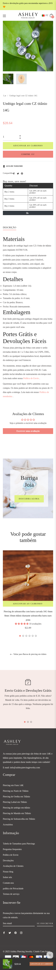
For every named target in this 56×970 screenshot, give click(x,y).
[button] (46, 15)
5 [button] (32, 636)
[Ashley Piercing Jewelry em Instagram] (21, 933)
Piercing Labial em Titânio (15, 802)
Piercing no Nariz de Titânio (15, 791)
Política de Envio (31, 378)
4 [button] (29, 636)
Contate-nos (8, 883)
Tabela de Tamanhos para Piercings (19, 843)
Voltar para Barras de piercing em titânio (29, 654)
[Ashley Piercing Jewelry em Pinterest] (15, 933)
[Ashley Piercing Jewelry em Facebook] (4, 933)
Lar (4, 96)
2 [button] (23, 636)
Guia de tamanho (14, 166)
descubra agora (29, 499)
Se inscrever (45, 924)
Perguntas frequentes (12, 849)
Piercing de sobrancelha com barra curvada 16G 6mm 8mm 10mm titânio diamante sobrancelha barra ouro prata (28, 615)
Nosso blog (8, 871)
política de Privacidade (13, 888)
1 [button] (20, 636)
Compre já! (28, 154)
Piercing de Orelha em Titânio (16, 796)
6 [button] (36, 636)
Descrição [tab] (9, 227)
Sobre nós (7, 877)
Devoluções (8, 860)
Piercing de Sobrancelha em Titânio (19, 819)
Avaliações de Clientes (13, 866)
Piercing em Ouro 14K (13, 785)
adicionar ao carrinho (41, 964)
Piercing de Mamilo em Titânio (17, 813)
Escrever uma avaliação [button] (28, 431)
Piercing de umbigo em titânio (16, 807)
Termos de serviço (11, 894)
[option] (28, 593)
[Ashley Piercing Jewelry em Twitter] (10, 933)
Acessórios (8, 824)
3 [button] (26, 636)
